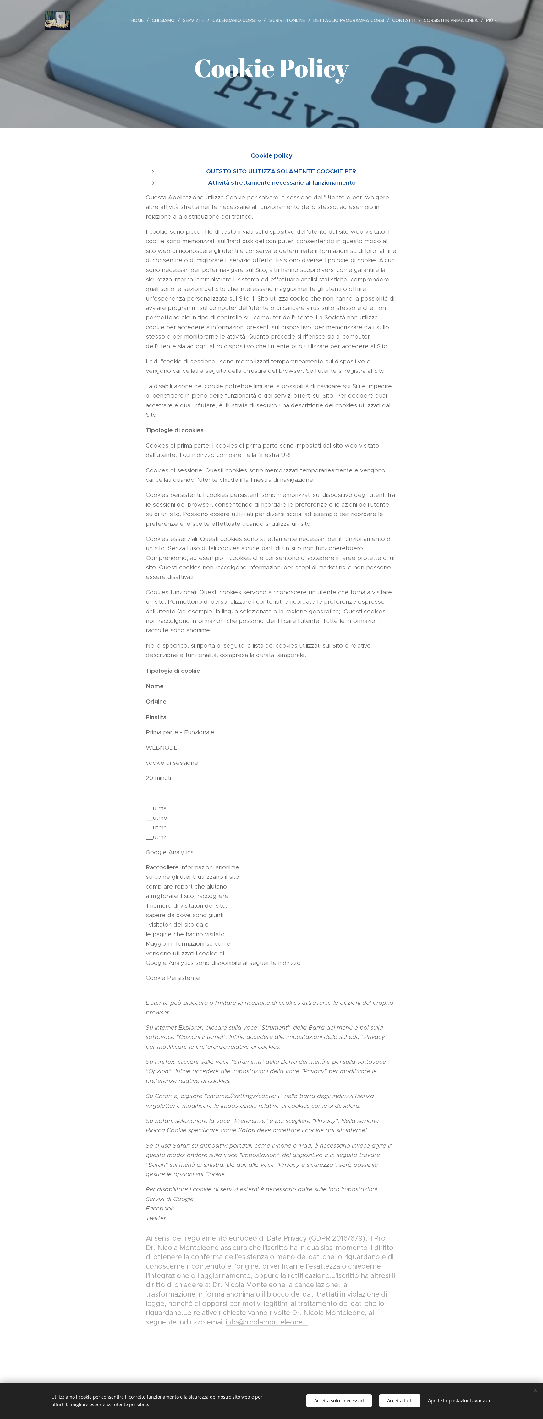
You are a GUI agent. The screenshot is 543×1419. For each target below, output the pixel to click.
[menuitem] (139, 20)
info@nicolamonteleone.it (267, 1322)
